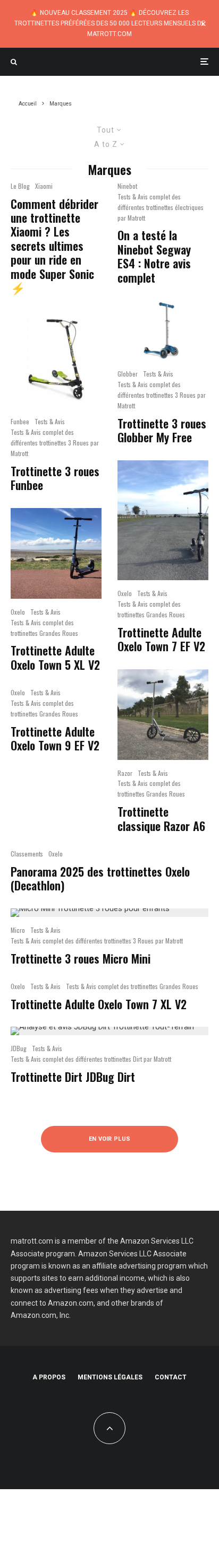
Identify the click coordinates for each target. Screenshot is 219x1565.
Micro (18, 929)
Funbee (20, 421)
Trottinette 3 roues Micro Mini (80, 958)
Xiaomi (44, 185)
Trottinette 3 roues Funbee (55, 478)
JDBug (19, 1048)
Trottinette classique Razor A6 (161, 819)
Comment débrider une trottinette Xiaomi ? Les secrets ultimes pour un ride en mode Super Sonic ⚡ (54, 246)
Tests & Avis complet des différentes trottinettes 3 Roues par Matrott (55, 442)
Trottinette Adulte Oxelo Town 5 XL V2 (55, 657)
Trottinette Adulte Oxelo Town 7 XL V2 (99, 1004)
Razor (124, 772)
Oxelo (18, 611)
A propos (48, 1377)
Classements (27, 853)
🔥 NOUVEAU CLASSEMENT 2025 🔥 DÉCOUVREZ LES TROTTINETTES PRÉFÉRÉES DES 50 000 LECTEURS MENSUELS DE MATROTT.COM (109, 23)
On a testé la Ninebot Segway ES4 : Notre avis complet (154, 256)
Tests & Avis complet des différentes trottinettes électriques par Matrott (160, 207)
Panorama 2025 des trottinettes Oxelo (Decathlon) (100, 878)
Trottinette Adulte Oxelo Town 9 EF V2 (55, 738)
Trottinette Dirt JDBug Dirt (73, 1076)
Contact (171, 1377)
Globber (127, 373)
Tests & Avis (50, 421)
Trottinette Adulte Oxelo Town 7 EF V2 (161, 639)
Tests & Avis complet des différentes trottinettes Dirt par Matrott (91, 1058)
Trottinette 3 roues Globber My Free (161, 430)
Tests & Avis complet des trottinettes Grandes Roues (44, 627)
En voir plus (110, 1138)
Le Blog (20, 185)
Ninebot (127, 185)
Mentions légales (110, 1377)
